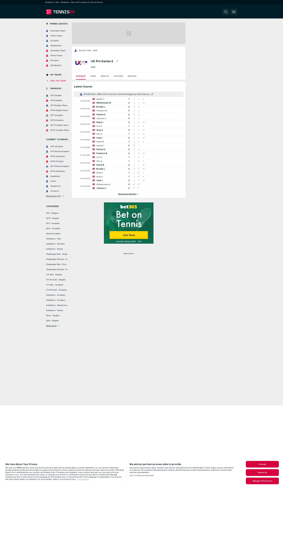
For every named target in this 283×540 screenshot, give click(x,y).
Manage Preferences (262, 481)
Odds (93, 76)
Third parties (83, 479)
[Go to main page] (69, 12)
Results (105, 76)
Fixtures (118, 76)
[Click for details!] (129, 101)
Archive (132, 76)
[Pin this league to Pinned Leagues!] (117, 61)
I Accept (262, 464)
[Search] (226, 12)
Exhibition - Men (88, 50)
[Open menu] (233, 12)
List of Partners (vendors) (141, 475)
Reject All (262, 472)
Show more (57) (53, 196)
